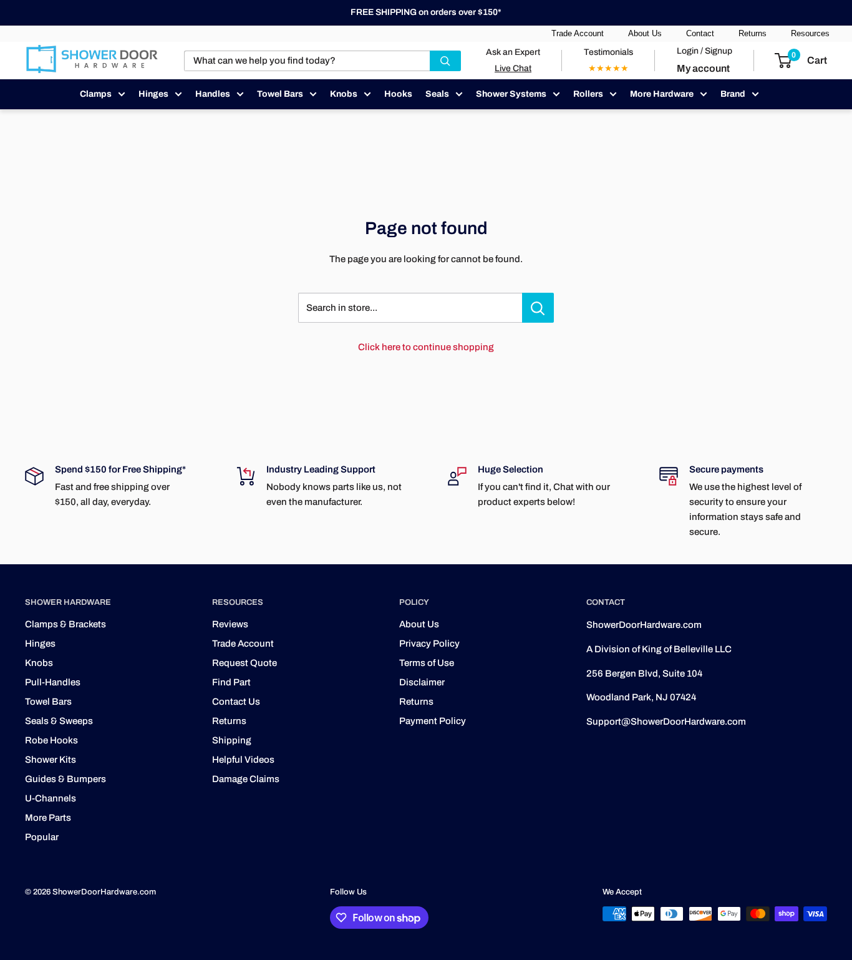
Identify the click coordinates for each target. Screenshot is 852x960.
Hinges (153, 94)
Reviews (230, 624)
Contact (700, 33)
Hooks (398, 94)
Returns (752, 33)
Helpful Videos (243, 760)
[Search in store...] (538, 308)
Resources (810, 33)
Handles (212, 94)
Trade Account (577, 33)
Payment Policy (432, 721)
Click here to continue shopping (426, 347)
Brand (732, 94)
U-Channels (50, 798)
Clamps (96, 94)
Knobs (343, 94)
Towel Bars (280, 94)
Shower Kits (50, 760)
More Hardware (662, 94)
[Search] (445, 61)
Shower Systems (511, 94)
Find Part (231, 682)
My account (703, 68)
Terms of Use (426, 663)
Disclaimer (422, 682)
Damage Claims (245, 779)
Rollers (588, 94)
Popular (42, 837)
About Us (645, 33)
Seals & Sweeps (59, 721)
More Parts (48, 818)
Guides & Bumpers (65, 779)
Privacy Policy (429, 644)
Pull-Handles (52, 682)
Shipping (231, 740)
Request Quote (244, 663)
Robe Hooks (51, 740)
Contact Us (236, 702)
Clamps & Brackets (65, 624)
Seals (437, 94)
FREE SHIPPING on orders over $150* (426, 12)
